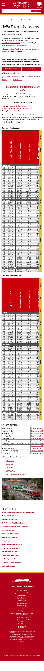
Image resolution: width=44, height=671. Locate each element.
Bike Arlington (22, 595)
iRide (22, 608)
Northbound (13, 106)
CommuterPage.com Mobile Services (15, 526)
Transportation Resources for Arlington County (22, 620)
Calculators (6, 541)
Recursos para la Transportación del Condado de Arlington (22, 614)
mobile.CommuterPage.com (11, 43)
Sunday (18, 108)
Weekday (5, 108)
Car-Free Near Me (8, 530)
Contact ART (10, 464)
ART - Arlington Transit (10, 73)
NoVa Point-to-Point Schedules (13, 523)
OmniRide (14, 49)
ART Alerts (9, 467)
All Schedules (27, 108)
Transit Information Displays (12, 544)
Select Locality (32, 69)
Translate (28, 581)
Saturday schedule (37, 431)
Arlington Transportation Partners (22, 593)
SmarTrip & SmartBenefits (11, 548)
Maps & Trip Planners (9, 537)
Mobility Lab (22, 611)
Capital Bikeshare (22, 598)
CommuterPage (22, 606)
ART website (10, 461)
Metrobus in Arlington (9, 519)
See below (17, 111)
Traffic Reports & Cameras (11, 559)
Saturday (12, 108)
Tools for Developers (9, 566)
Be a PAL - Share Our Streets (12, 562)
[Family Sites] (39, 5)
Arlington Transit (22, 590)
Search (36, 11)
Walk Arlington (22, 624)
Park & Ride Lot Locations (11, 555)
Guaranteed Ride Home (10, 552)
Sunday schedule (37, 428)
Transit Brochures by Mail (11, 534)
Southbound (22, 106)
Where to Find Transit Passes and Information (18, 512)
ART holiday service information (16, 474)
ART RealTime (11, 471)
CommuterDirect (22, 603)
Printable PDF (17, 80)
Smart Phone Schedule (12, 76)
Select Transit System (11, 69)
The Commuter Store (22, 617)
